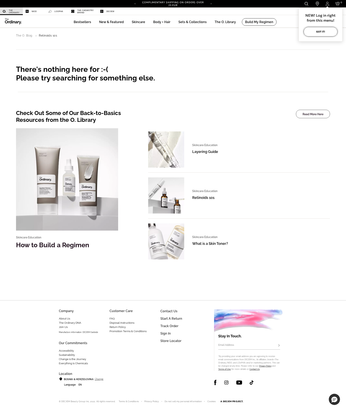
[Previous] (135, 3)
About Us (64, 318)
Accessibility (66, 350)
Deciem (110, 11)
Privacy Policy (265, 366)
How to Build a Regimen (52, 245)
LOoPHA (58, 11)
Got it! (320, 31)
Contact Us (254, 369)
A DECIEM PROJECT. (231, 401)
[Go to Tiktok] (251, 382)
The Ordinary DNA (70, 322)
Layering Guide (205, 152)
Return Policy (118, 327)
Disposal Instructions (122, 322)
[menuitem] (11, 11)
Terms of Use (224, 369)
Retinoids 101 (203, 197)
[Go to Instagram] (226, 382)
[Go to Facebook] (215, 382)
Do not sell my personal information (183, 401)
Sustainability (67, 354)
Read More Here (313, 114)
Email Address (226, 345)
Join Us (63, 327)
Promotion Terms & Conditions (128, 331)
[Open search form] (306, 3)
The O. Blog (24, 35)
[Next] (211, 3)
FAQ (112, 318)
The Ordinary (14, 11)
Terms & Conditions (129, 401)
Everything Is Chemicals (73, 363)
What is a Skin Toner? (210, 243)
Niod (34, 11)
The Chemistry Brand (85, 11)
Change (99, 379)
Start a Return (171, 318)
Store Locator (170, 341)
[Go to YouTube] (239, 382)
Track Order (169, 326)
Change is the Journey (72, 359)
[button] (111, 21)
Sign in (165, 333)
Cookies (211, 401)
